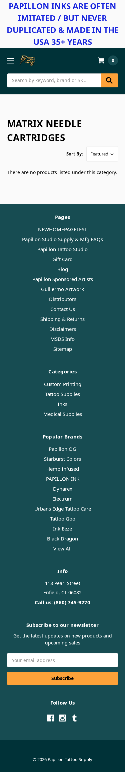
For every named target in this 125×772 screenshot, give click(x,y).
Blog (62, 269)
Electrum (62, 498)
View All (62, 548)
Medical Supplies (62, 414)
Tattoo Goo (62, 518)
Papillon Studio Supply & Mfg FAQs (62, 239)
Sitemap (62, 348)
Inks (62, 404)
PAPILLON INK (62, 478)
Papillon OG (62, 448)
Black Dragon (62, 538)
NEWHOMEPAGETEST (62, 229)
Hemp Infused (62, 468)
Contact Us (62, 309)
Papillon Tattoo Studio (62, 249)
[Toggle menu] (10, 60)
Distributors (62, 299)
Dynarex (62, 488)
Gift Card (62, 259)
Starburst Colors (62, 458)
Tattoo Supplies (62, 394)
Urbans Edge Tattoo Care (62, 508)
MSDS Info (62, 339)
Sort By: (74, 154)
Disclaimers (62, 329)
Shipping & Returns (62, 319)
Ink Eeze (62, 528)
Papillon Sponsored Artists (62, 279)
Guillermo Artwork (62, 289)
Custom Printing (62, 384)
